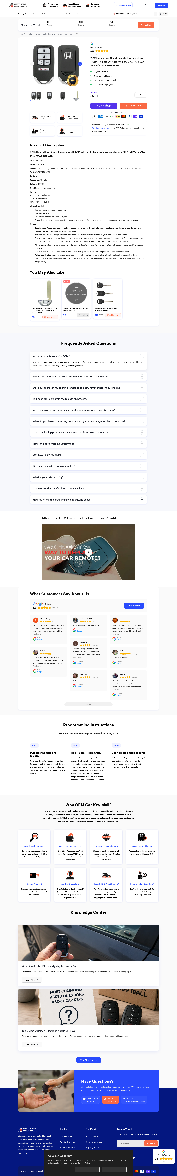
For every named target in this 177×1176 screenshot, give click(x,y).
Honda (29, 33)
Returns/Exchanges (94, 1142)
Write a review (134, 605)
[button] (155, 14)
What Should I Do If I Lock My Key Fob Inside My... (50, 966)
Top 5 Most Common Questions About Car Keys (48, 1031)
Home (20, 33)
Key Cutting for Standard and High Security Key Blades (106, 309)
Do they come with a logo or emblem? (54, 466)
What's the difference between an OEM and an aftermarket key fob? (71, 376)
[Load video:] (88, 552)
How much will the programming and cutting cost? (61, 499)
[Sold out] (76, 305)
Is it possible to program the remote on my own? (60, 399)
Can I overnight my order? (47, 455)
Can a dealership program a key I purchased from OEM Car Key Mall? (71, 432)
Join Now (151, 1143)
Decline (114, 1169)
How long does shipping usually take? (54, 443)
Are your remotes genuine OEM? (51, 356)
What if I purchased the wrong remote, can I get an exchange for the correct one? (79, 421)
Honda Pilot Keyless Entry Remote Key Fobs (53, 33)
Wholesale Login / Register (127, 14)
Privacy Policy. (84, 1163)
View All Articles (87, 1060)
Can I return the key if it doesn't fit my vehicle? (59, 488)
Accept (87, 1169)
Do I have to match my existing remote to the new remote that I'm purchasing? (77, 387)
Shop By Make (66, 1136)
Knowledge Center (68, 1147)
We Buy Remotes (67, 1142)
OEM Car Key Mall (35, 1171)
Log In (149, 5)
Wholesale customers (101, 128)
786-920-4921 (125, 5)
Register (161, 5)
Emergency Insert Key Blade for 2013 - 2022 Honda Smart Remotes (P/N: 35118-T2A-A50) (44, 310)
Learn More (30, 979)
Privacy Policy (92, 1136)
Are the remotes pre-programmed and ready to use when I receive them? (74, 410)
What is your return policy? (48, 477)
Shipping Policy (92, 1147)
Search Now (146, 25)
